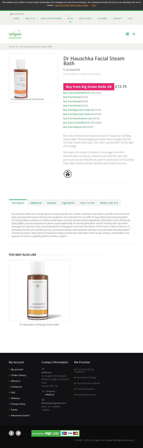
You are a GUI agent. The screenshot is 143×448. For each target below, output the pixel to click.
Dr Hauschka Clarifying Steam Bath (39, 324)
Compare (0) (18, 14)
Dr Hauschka (73, 69)
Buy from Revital (72, 96)
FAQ (13, 392)
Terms (14, 409)
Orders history (18, 375)
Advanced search (20, 415)
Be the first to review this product (82, 74)
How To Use (87, 202)
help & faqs (85, 18)
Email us (50, 394)
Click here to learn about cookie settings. (71, 5)
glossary (102, 18)
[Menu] (127, 34)
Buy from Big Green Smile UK (89, 87)
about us (30, 18)
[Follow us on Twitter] (18, 433)
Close (93, 5)
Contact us (16, 386)
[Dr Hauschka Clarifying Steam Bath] (39, 291)
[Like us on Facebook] (11, 433)
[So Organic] (15, 34)
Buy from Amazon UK (74, 126)
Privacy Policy (18, 403)
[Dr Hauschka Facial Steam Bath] (55, 99)
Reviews (51, 202)
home (16, 18)
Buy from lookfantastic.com (77, 118)
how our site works (51, 18)
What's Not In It (109, 202)
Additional (35, 202)
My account (17, 369)
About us (15, 380)
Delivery (15, 398)
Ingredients (68, 202)
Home (12, 46)
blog (70, 18)
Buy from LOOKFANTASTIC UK (78, 92)
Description (18, 202)
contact (117, 18)
